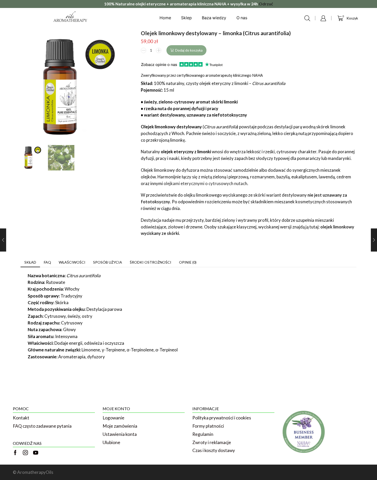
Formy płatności (208, 426)
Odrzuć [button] (266, 3)
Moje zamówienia (120, 426)
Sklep (186, 17)
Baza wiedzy (214, 17)
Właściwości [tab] (72, 262)
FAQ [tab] (47, 262)
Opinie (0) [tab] (187, 262)
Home (165, 17)
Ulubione (111, 442)
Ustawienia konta (120, 434)
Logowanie (113, 417)
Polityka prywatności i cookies (221, 417)
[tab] (30, 262)
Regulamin (202, 434)
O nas (241, 17)
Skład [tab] (30, 262)
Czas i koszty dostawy (213, 450)
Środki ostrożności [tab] (150, 262)
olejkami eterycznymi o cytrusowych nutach (205, 183)
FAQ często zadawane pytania (42, 426)
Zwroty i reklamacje (211, 442)
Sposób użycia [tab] (107, 262)
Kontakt (21, 417)
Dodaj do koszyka (189, 50)
